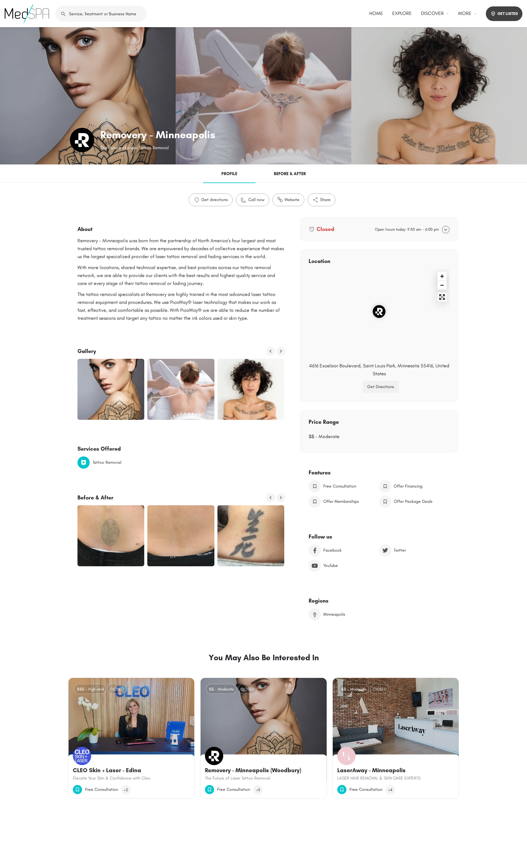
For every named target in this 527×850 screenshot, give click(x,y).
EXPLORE (402, 13)
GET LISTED (507, 13)
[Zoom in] (442, 276)
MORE (464, 13)
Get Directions (380, 386)
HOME (376, 13)
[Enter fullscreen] (442, 297)
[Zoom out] (442, 285)
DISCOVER (432, 13)
